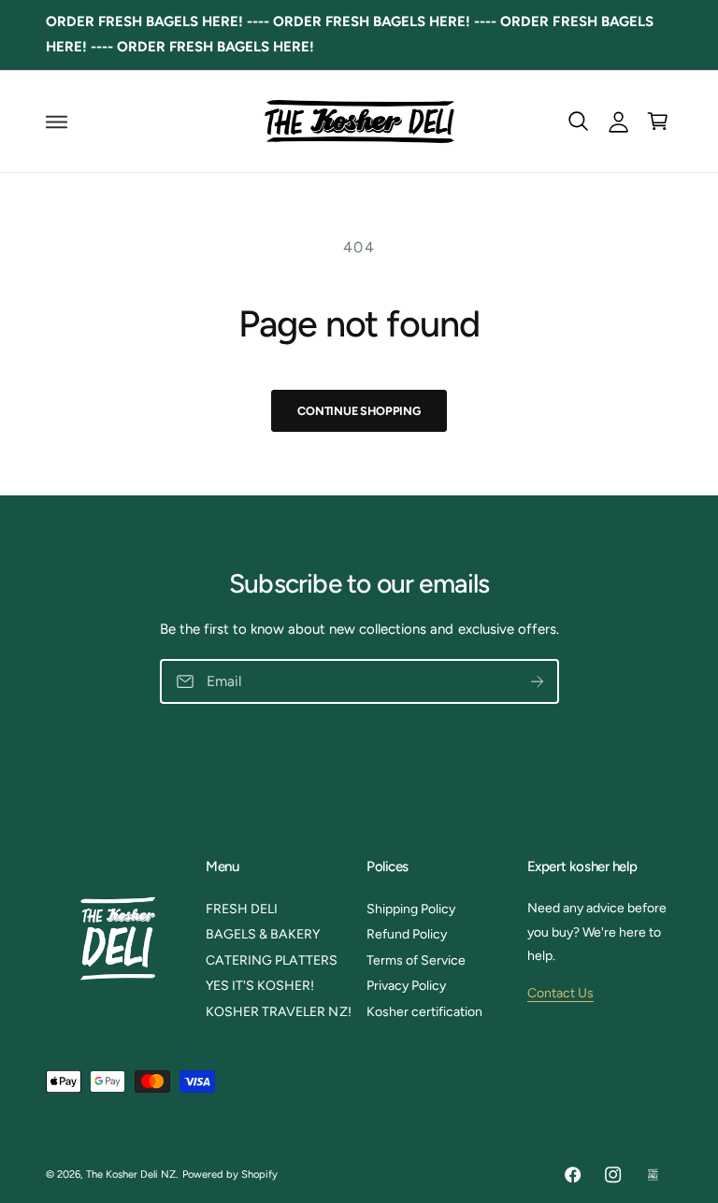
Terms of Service (416, 960)
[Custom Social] (653, 1174)
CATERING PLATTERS (271, 960)
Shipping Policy (410, 909)
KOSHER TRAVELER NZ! (278, 1012)
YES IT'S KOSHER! (260, 986)
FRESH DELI (242, 909)
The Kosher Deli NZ (131, 1174)
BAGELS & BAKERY (263, 934)
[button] (56, 122)
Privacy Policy (406, 986)
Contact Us (560, 993)
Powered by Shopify (230, 1174)
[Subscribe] (537, 681)
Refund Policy (406, 934)
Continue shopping (359, 411)
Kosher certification (424, 1012)
